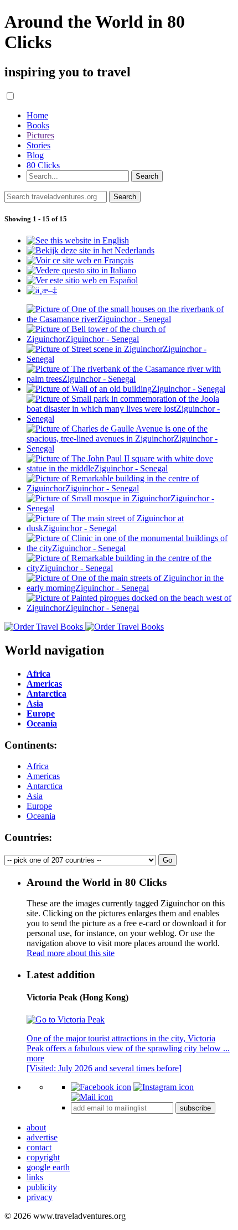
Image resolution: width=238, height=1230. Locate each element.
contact (39, 1147)
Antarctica (45, 786)
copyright (43, 1157)
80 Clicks (43, 165)
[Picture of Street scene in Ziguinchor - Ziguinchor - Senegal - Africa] (130, 359)
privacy (40, 1197)
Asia (35, 796)
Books (38, 125)
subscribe (195, 1108)
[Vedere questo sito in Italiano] (81, 270)
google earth (48, 1167)
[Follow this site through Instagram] (163, 1087)
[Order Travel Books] (84, 626)
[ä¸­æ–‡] (42, 290)
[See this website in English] (78, 240)
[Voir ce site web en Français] (80, 260)
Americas (43, 776)
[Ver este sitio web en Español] (82, 280)
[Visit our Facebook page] (101, 1087)
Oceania (41, 816)
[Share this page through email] (92, 1097)
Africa (38, 766)
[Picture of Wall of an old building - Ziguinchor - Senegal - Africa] (126, 388)
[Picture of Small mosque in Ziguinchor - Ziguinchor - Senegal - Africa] (130, 508)
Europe (39, 806)
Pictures (40, 135)
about (36, 1127)
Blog (35, 155)
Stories (38, 145)
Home (37, 115)
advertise (42, 1137)
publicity (42, 1187)
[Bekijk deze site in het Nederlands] (90, 250)
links (35, 1177)
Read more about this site (71, 953)
